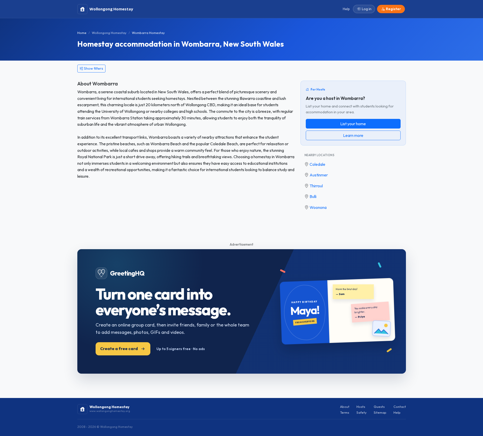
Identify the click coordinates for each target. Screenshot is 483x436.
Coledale (317, 164)
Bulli (313, 196)
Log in (366, 9)
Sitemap (380, 412)
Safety (361, 412)
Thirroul (316, 185)
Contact (399, 407)
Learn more (353, 135)
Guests (379, 407)
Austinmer (319, 174)
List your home (353, 123)
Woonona (318, 207)
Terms (344, 412)
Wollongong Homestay (109, 33)
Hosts (360, 407)
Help (397, 412)
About (344, 407)
